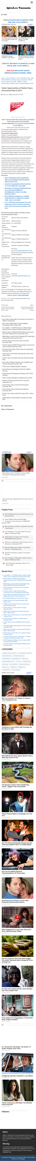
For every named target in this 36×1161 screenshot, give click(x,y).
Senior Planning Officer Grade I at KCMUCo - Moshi (27, 308)
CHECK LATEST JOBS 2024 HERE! (18, 295)
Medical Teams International (19, 79)
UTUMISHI (4, 669)
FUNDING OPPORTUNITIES (8, 653)
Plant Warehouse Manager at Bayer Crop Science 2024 (18, 564)
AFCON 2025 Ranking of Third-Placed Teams (15, 598)
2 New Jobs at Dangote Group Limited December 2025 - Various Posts (16, 630)
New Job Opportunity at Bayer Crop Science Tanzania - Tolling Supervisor (17, 548)
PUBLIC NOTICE (23, 664)
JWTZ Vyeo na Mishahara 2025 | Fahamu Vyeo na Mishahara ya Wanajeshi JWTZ (19, 543)
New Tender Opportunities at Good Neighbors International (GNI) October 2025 (15, 324)
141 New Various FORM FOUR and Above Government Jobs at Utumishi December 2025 (18, 345)
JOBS (32, 78)
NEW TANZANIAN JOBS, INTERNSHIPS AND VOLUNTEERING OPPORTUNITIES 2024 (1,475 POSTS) (17, 180)
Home (3, 78)
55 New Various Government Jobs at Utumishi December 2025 (16, 588)
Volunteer (15, 669)
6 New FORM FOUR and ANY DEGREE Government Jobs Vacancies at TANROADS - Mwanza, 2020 (16, 521)
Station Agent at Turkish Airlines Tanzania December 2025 (14, 608)
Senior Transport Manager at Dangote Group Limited (17, 378)
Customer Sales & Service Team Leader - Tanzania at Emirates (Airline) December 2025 (17, 637)
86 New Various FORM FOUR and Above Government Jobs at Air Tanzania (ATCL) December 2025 (18, 332)
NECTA (4, 664)
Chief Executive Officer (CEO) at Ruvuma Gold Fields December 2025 (16, 604)
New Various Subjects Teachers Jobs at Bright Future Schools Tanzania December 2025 (17, 363)
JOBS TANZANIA (6, 79)
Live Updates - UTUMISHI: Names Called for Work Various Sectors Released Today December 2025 (16, 328)
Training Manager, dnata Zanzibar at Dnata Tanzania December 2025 (17, 626)
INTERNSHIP (5, 658)
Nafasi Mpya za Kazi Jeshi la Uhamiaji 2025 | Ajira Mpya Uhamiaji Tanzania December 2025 (18, 337)
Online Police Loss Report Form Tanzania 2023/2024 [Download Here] (16, 537)
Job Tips (17, 661)
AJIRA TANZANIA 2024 (23, 78)
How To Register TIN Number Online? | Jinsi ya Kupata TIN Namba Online (18, 558)
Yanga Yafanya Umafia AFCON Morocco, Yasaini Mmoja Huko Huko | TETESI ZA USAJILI (16, 595)
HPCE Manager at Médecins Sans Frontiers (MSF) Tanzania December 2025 (16, 640)
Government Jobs (24, 653)
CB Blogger (22, 1159)
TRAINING (20, 667)
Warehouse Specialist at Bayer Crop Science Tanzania (17, 553)
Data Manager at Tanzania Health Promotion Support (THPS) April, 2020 (18, 532)
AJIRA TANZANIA (11, 78)
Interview (15, 658)
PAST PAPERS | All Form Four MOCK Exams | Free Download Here (19, 515)
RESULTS (4, 667)
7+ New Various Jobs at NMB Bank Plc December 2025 (16, 622)
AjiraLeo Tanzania (16, 1157)
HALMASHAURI (6, 656)
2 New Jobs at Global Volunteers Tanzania (14, 366)
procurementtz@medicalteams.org (21, 250)
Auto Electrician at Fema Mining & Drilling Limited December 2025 (16, 644)
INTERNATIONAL (18, 656)
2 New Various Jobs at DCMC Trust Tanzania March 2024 (7, 308)
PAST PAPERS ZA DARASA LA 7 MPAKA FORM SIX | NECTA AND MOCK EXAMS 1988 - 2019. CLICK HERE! (17, 198)
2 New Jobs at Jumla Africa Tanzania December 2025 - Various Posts (16, 611)
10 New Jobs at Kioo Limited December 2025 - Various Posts (16, 601)
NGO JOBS (13, 81)
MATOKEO (25, 661)
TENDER (19, 81)
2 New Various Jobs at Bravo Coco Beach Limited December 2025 (16, 633)
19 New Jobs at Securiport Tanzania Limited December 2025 (15, 619)
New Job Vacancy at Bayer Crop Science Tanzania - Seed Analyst (19, 527)
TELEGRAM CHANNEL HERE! (20, 73)
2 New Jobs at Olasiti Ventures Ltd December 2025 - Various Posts (17, 615)
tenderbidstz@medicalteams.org (20, 276)
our (6, 289)
